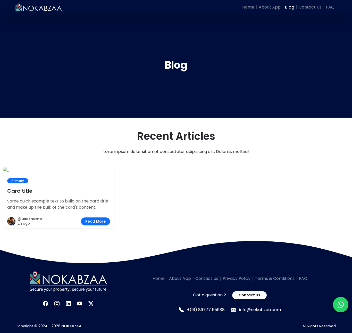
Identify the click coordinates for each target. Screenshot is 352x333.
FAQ (330, 7)
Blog (289, 7)
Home (248, 7)
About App (270, 7)
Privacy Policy (236, 278)
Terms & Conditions (275, 278)
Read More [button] (95, 221)
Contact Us (310, 7)
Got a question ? (209, 295)
